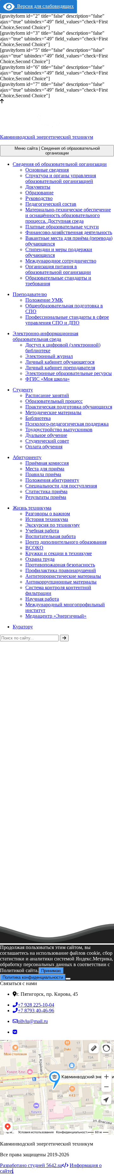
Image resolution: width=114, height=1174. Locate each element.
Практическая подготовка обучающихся (68, 406)
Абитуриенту (27, 457)
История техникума (46, 519)
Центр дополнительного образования (65, 542)
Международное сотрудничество (60, 260)
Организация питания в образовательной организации (58, 269)
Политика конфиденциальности (33, 977)
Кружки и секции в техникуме (58, 553)
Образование (39, 192)
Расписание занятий (47, 395)
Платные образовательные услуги (62, 226)
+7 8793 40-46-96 (36, 1010)
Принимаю (51, 970)
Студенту (23, 389)
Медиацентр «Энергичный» (55, 616)
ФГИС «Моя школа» (47, 379)
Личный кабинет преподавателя (60, 367)
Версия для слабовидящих (44, 6)
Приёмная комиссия (47, 463)
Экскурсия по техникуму (52, 525)
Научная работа (42, 599)
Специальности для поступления (61, 485)
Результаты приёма (45, 497)
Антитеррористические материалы (63, 576)
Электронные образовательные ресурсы (68, 373)
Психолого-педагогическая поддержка (67, 424)
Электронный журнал (49, 356)
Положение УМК (44, 300)
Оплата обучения (43, 446)
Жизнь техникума (32, 508)
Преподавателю (30, 294)
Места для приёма (44, 468)
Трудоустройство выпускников (58, 429)
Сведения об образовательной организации (60, 164)
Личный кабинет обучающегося (59, 362)
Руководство (39, 198)
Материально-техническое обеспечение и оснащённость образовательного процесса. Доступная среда (68, 215)
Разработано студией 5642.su (31, 1165)
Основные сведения (47, 169)
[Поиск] (64, 638)
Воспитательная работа (50, 536)
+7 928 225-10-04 (36, 1005)
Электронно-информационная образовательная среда (45, 336)
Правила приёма (43, 474)
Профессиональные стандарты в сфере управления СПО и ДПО (67, 319)
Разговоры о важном (47, 513)
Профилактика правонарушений (60, 570)
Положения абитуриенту (52, 480)
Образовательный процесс (54, 401)
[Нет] (68, 979)
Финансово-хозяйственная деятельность (68, 232)
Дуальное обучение (46, 435)
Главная (8, 698)
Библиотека (38, 418)
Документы (37, 187)
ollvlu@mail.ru (33, 1021)
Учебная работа (42, 530)
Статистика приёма (46, 491)
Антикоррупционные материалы (61, 581)
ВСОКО (34, 547)
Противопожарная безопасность (60, 564)
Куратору (23, 626)
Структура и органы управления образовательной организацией (60, 178)
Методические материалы (53, 412)
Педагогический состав (50, 204)
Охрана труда (39, 559)
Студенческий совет (47, 441)
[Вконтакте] (15, 1032)
